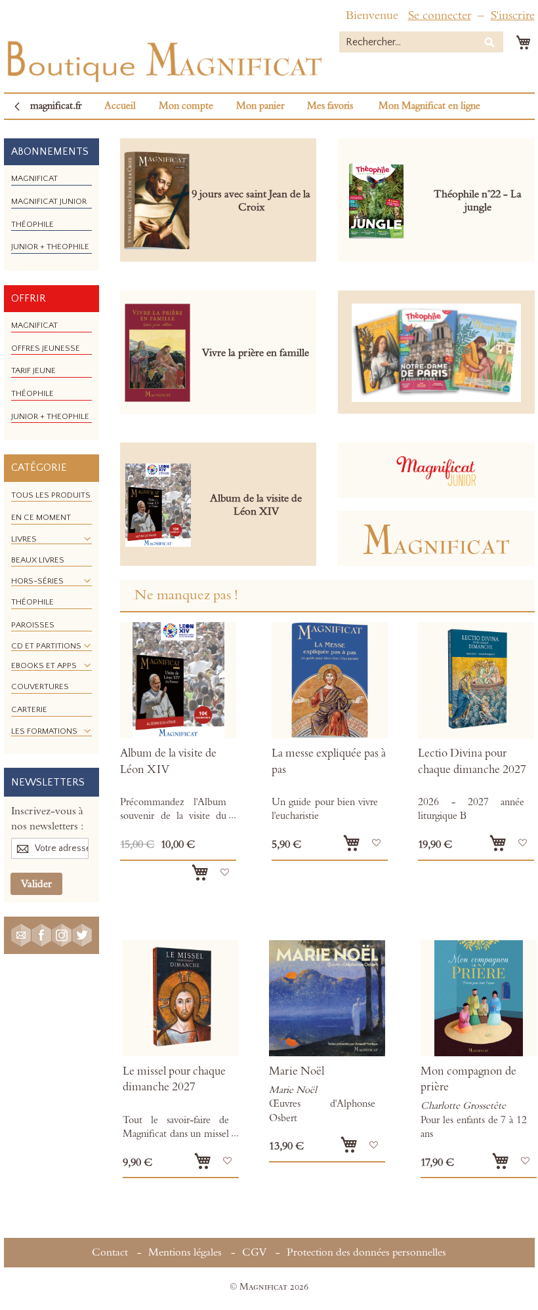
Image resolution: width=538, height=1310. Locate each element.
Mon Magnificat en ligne (429, 106)
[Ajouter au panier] (200, 873)
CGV (254, 1252)
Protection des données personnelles (366, 1252)
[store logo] (163, 58)
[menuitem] (34, 178)
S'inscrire (513, 15)
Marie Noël (296, 1071)
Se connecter (439, 15)
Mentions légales (185, 1252)
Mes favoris (330, 106)
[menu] (52, 217)
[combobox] (421, 41)
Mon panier (260, 106)
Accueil (120, 106)
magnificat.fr (55, 106)
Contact (110, 1252)
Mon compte (186, 106)
